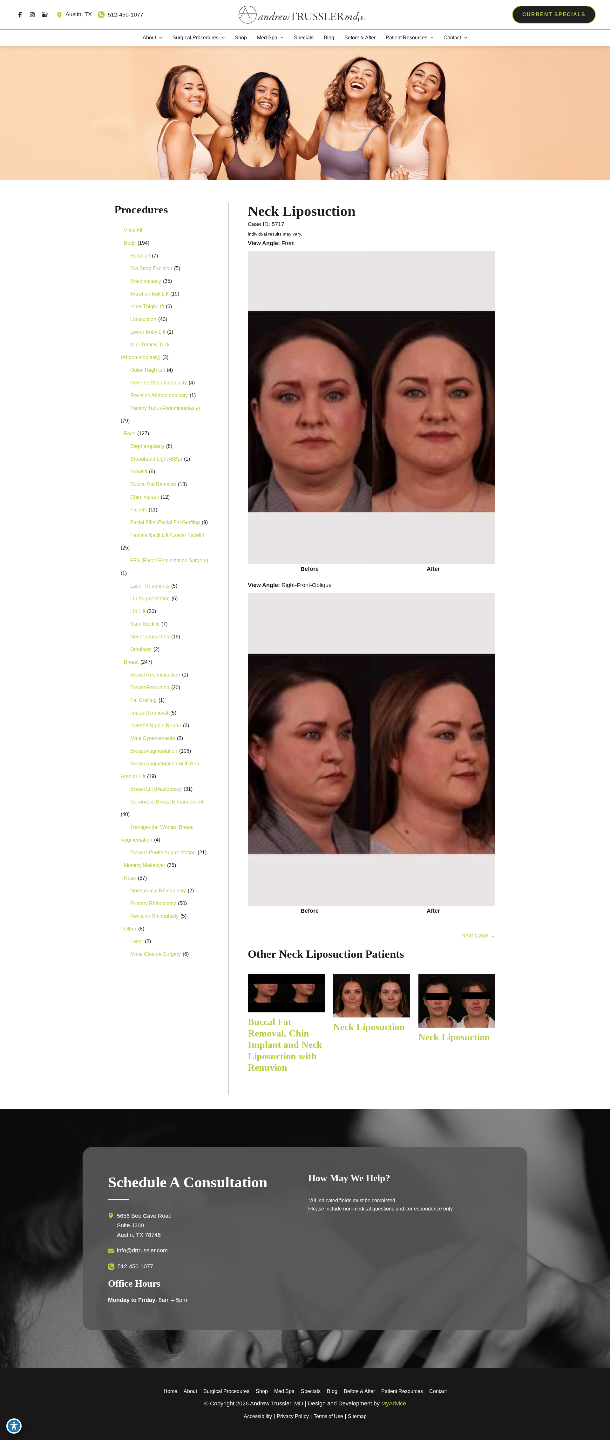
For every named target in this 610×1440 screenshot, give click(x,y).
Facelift (138, 509)
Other (130, 928)
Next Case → (478, 935)
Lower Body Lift (147, 332)
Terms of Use (328, 1416)
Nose (130, 878)
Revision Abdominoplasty (159, 395)
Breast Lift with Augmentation (163, 852)
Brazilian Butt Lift (149, 294)
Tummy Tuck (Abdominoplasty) (165, 408)
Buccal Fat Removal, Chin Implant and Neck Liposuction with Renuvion (285, 1045)
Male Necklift (144, 624)
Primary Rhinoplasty (153, 903)
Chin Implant (144, 497)
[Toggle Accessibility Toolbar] (14, 1426)
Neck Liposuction (149, 636)
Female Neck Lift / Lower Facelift (167, 535)
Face (129, 433)
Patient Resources (402, 1391)
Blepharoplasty (147, 446)
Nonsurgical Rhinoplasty (158, 890)
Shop (262, 1391)
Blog (332, 1391)
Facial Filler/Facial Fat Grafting (165, 522)
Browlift (138, 471)
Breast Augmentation (153, 751)
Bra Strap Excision (151, 268)
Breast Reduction (149, 687)
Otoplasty (141, 649)
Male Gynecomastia (152, 738)
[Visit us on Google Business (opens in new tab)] (44, 14)
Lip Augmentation (150, 598)
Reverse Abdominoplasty (158, 382)
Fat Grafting (143, 700)
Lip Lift (137, 611)
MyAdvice (393, 1403)
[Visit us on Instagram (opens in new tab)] (32, 14)
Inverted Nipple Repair (155, 725)
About (190, 1391)
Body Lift (140, 255)
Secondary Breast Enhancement (166, 801)
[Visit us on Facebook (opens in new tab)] (19, 14)
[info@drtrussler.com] (138, 1251)
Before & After (359, 1391)
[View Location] (61, 14)
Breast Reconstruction (155, 674)
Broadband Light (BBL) (156, 459)
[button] (554, 14)
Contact (438, 1391)
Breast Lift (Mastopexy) (156, 789)
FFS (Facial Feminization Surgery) (169, 560)
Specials (311, 1391)
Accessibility (258, 1416)
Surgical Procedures (226, 1391)
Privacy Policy (293, 1416)
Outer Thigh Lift (147, 370)
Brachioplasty (145, 281)
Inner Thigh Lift (147, 306)
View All (133, 230)
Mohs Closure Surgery (155, 954)
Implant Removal (149, 713)
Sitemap (357, 1416)
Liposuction (143, 319)
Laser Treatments (149, 586)
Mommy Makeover (144, 865)
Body (130, 243)
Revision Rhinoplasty (154, 916)
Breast (131, 662)
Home (170, 1391)
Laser (136, 941)
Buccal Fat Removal (153, 484)
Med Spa (284, 1391)
